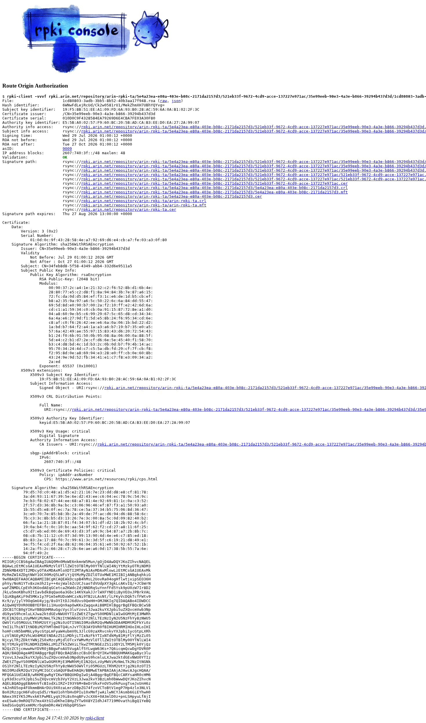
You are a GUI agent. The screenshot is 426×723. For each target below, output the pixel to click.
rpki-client (94, 717)
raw (163, 101)
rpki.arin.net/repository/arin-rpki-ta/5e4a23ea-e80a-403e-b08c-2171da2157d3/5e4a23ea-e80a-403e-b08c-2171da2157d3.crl (214, 188)
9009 (67, 148)
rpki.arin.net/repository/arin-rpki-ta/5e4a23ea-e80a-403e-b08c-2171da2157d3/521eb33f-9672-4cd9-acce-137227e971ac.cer (214, 183)
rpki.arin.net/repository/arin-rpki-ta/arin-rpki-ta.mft (143, 205)
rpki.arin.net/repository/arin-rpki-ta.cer (128, 209)
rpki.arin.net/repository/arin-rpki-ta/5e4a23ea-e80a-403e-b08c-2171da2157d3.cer (171, 196)
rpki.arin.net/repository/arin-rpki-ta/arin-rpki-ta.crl (143, 201)
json (176, 101)
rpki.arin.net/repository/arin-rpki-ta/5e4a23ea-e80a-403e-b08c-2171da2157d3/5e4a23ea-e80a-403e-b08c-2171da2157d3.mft (214, 192)
